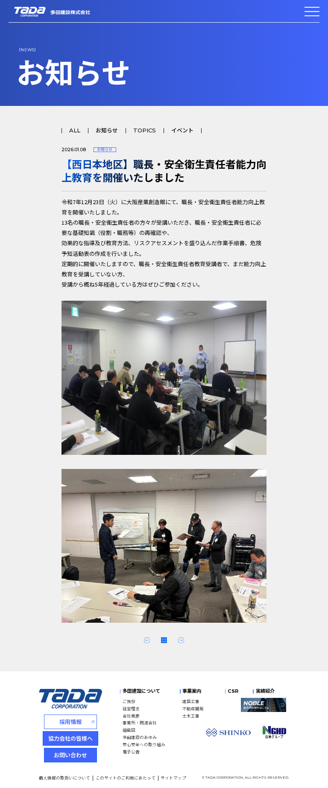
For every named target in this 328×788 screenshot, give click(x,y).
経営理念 (131, 709)
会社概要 (131, 716)
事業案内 (191, 691)
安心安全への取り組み (144, 744)
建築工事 (190, 701)
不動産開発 (193, 709)
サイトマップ (173, 778)
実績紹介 (265, 691)
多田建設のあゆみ (140, 737)
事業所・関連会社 (140, 723)
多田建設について (141, 691)
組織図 (129, 730)
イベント (182, 130)
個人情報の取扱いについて (64, 778)
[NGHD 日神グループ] (274, 732)
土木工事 (190, 716)
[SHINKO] (228, 732)
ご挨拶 (129, 701)
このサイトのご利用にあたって (125, 778)
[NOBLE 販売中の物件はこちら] (263, 705)
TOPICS (144, 130)
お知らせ (107, 130)
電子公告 (131, 752)
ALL (74, 130)
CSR (233, 691)
